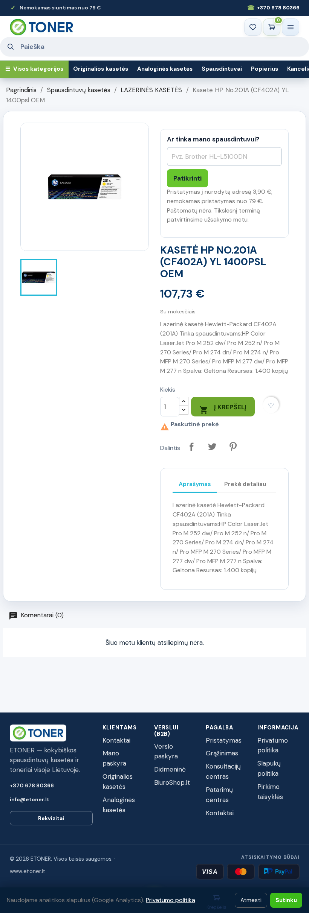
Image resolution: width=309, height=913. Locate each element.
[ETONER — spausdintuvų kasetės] (41, 27)
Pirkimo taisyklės (270, 791)
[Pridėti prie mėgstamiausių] (271, 405)
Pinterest (233, 447)
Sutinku (286, 900)
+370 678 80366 (273, 8)
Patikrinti (187, 178)
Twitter (212, 447)
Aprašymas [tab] (195, 484)
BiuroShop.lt (172, 782)
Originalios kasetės (100, 69)
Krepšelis (216, 907)
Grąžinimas (222, 753)
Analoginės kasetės (165, 69)
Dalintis (192, 447)
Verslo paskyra (166, 751)
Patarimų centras (219, 794)
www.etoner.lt (28, 871)
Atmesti (251, 900)
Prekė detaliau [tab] (245, 484)
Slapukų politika (269, 768)
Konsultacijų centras (223, 771)
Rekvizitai (51, 818)
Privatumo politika (272, 745)
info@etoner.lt (29, 799)
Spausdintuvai (222, 69)
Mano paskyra (114, 758)
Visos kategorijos (34, 69)
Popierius (264, 69)
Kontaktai (116, 740)
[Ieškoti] (10, 46)
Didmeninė (170, 769)
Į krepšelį (222, 409)
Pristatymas (224, 740)
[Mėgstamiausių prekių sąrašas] (253, 27)
